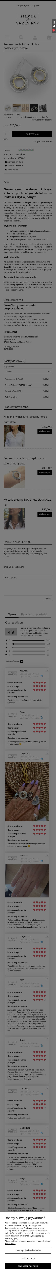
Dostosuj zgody (28, 1258)
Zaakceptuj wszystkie (28, 1266)
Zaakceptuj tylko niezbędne (28, 1250)
